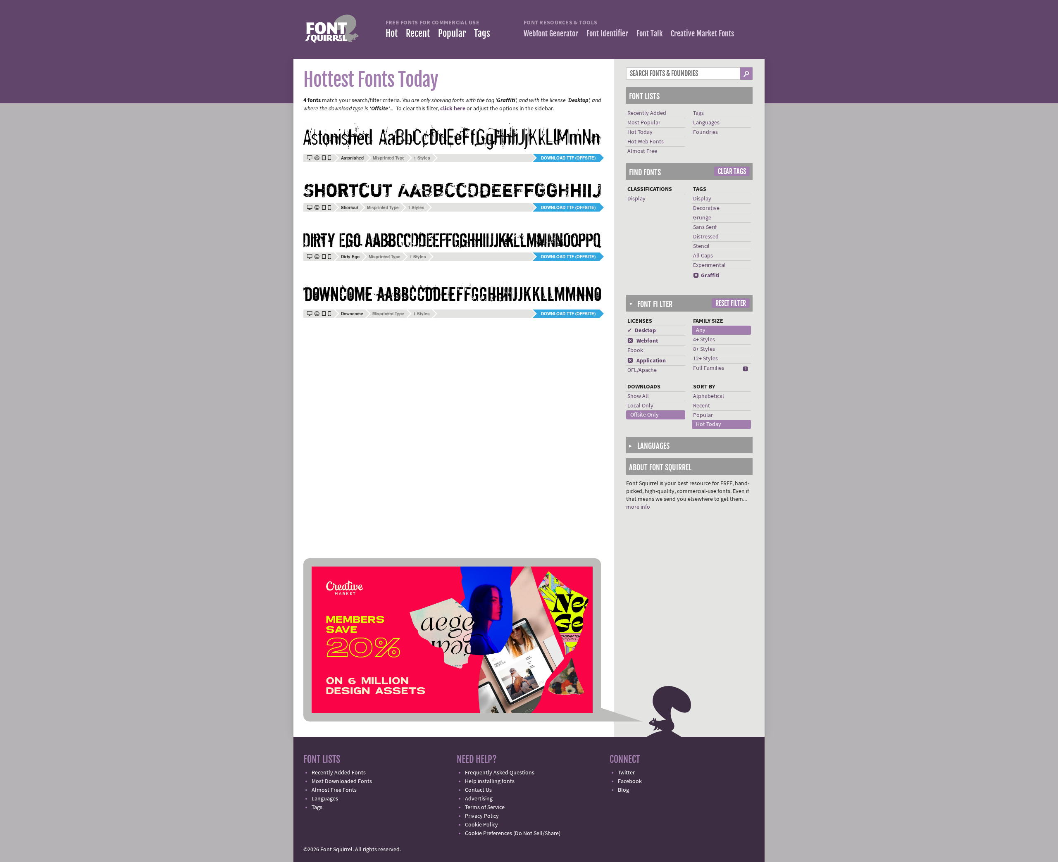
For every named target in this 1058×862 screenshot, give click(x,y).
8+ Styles (704, 349)
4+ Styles (704, 339)
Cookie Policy (481, 825)
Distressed (706, 237)
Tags (482, 33)
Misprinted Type (389, 158)
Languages (706, 122)
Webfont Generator (551, 33)
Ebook (635, 350)
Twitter (626, 772)
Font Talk (649, 33)
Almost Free (642, 151)
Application (646, 361)
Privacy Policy (482, 816)
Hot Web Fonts (645, 141)
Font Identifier (607, 33)
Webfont (642, 341)
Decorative (706, 208)
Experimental (709, 265)
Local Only (640, 406)
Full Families (708, 368)
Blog (623, 790)
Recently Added (646, 113)
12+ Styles (705, 358)
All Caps (703, 256)
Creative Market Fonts (702, 33)
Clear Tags (732, 171)
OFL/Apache (642, 370)
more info (638, 507)
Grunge (702, 217)
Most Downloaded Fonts (342, 781)
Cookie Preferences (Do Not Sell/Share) (512, 833)
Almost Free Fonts (334, 790)
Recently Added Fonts (339, 772)
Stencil (701, 246)
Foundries (705, 132)
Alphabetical (708, 396)
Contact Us (478, 790)
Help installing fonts (490, 781)
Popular (452, 33)
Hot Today (640, 132)
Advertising (479, 798)
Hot (392, 33)
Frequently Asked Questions (499, 772)
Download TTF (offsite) (568, 158)
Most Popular (643, 122)
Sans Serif (705, 227)
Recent (418, 33)
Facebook (630, 781)
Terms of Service (485, 807)
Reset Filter (730, 303)
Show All (638, 396)
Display (636, 198)
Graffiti (706, 275)
